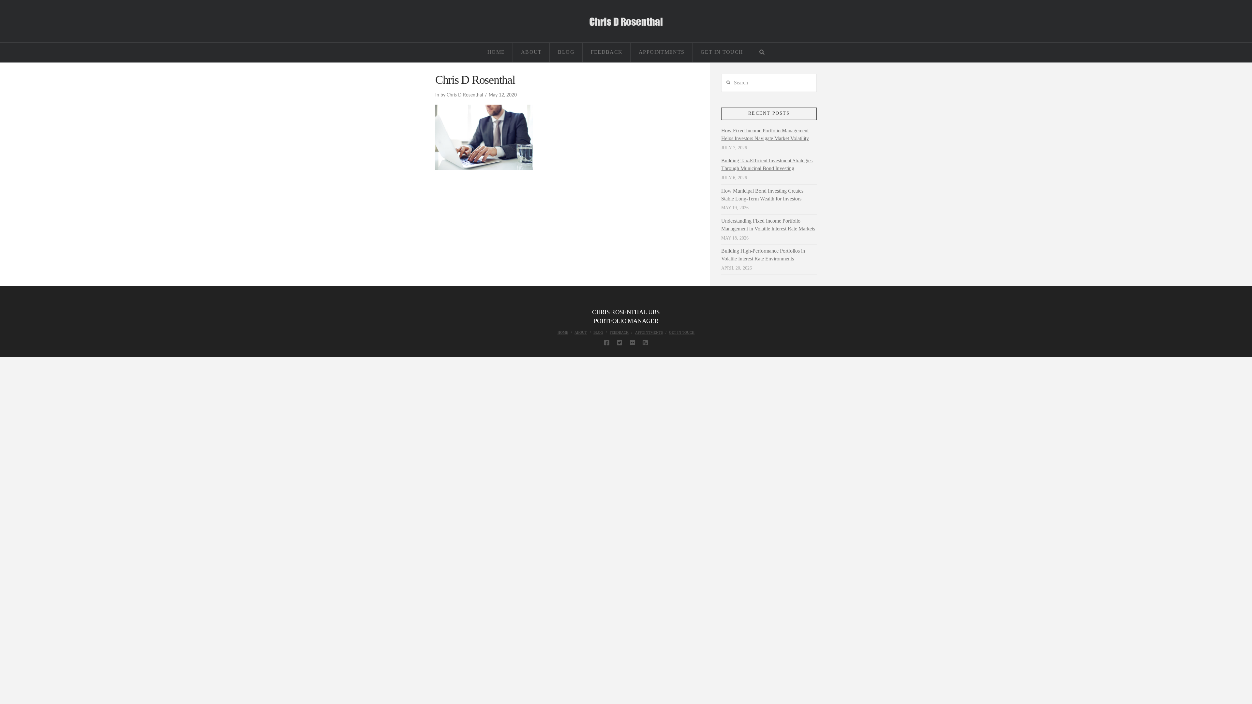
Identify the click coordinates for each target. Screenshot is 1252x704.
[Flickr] (632, 342)
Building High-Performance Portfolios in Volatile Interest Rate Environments (763, 254)
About (580, 332)
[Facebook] (606, 342)
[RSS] (645, 342)
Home (563, 332)
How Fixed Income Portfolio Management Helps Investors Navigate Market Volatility (765, 134)
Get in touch (681, 332)
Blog (598, 332)
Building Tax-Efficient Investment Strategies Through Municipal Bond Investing (766, 164)
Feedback (619, 332)
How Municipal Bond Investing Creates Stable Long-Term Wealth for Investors (762, 194)
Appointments (649, 332)
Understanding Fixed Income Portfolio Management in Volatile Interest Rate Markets (768, 224)
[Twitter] (619, 342)
